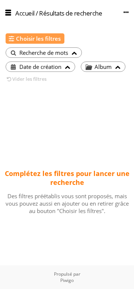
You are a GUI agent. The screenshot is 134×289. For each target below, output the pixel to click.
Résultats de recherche (70, 13)
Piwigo (67, 280)
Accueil (25, 13)
